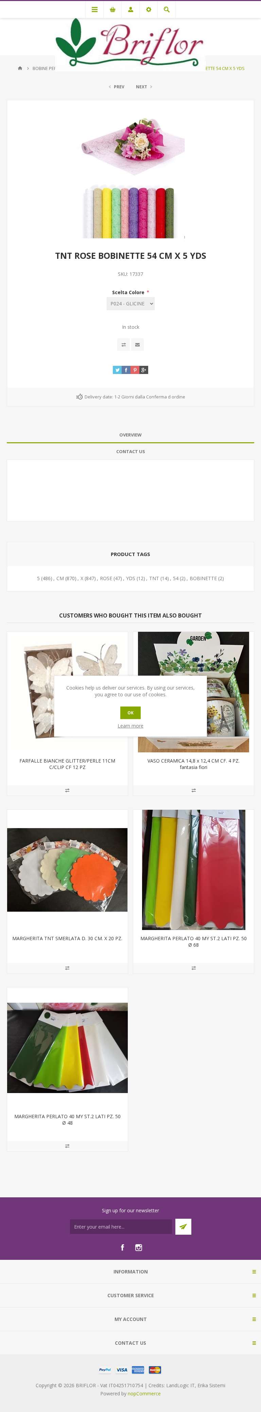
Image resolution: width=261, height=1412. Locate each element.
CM (60, 578)
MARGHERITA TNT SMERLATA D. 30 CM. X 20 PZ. (67, 938)
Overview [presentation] (130, 435)
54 (175, 578)
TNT (154, 578)
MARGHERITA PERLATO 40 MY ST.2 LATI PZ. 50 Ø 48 (67, 1119)
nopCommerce (144, 1393)
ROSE (106, 578)
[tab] (130, 435)
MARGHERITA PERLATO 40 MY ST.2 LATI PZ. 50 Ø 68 (193, 941)
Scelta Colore (129, 292)
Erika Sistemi (211, 1385)
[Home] (20, 68)
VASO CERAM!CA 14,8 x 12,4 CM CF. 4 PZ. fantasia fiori (193, 763)
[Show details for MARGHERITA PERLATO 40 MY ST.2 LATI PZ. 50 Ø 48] (67, 1047)
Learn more (130, 725)
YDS (130, 578)
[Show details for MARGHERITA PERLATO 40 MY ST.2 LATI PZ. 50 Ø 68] (193, 870)
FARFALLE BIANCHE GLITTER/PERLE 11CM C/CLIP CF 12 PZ (67, 763)
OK (130, 713)
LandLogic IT (180, 1385)
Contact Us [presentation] (130, 451)
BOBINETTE (203, 578)
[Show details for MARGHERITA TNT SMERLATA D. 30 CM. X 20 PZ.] (67, 870)
